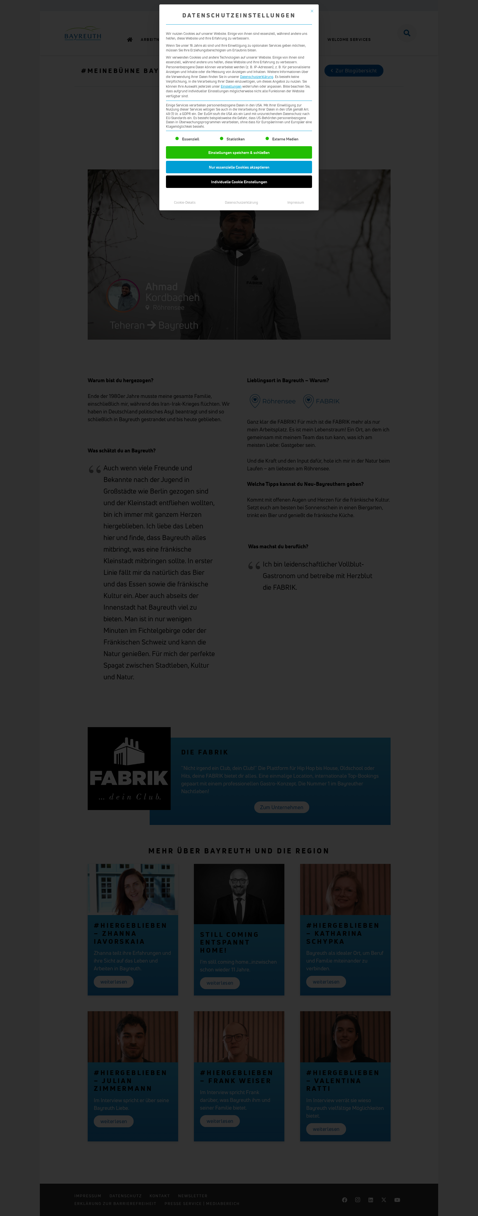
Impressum (295, 202)
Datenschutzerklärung (256, 76)
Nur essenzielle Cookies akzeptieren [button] (239, 167)
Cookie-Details (185, 202)
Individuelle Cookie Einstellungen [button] (239, 181)
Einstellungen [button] (231, 86)
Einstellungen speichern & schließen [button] (239, 152)
